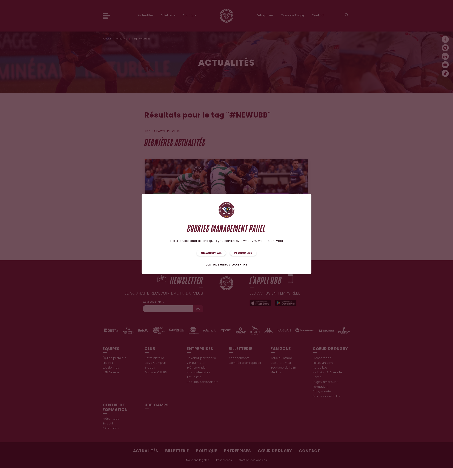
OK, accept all (211, 253)
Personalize (243, 253)
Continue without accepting (226, 265)
